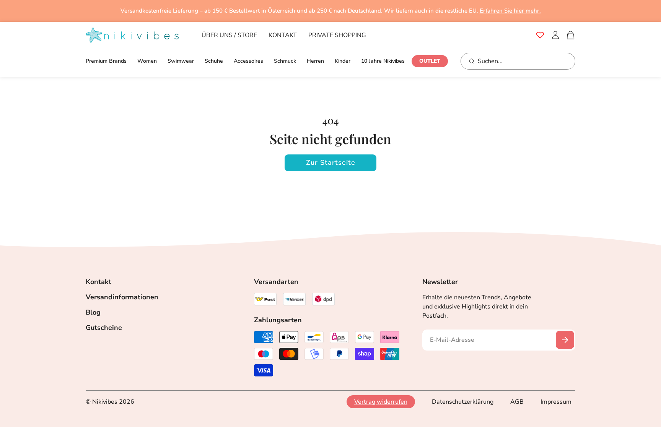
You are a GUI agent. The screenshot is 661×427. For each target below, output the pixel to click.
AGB (517, 402)
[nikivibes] (132, 35)
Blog (93, 312)
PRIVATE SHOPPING (337, 35)
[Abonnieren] (565, 340)
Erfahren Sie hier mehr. (510, 11)
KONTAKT (283, 35)
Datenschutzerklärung (462, 402)
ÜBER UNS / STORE (229, 35)
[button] (571, 35)
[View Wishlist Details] (540, 35)
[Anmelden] (555, 35)
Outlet (429, 61)
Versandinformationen (122, 297)
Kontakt (98, 281)
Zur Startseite (330, 162)
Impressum (556, 402)
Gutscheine (104, 327)
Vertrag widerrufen (380, 402)
